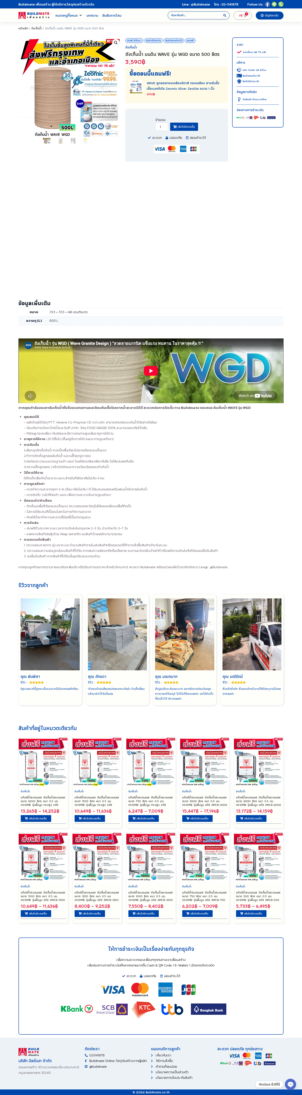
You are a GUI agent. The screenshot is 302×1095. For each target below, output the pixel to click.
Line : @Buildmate (196, 4)
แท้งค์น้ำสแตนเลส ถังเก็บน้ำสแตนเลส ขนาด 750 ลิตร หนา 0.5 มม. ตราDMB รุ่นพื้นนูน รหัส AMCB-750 (204, 896)
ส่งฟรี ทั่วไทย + (134, 40)
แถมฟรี (190, 40)
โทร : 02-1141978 (226, 4)
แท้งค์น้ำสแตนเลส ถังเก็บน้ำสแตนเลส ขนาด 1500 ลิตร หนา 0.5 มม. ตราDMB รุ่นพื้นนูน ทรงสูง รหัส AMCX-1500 (97, 803)
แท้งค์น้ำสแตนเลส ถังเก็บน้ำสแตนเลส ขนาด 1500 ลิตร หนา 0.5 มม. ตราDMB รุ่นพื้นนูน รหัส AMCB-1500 (43, 896)
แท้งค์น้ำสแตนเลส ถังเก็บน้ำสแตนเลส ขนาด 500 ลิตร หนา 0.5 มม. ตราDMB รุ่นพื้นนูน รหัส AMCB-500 (258, 896)
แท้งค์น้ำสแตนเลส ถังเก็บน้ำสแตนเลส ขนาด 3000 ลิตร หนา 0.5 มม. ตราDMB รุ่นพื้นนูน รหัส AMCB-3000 (204, 801)
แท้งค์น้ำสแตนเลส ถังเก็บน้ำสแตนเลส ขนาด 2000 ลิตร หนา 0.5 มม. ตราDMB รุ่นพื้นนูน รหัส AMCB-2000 (258, 801)
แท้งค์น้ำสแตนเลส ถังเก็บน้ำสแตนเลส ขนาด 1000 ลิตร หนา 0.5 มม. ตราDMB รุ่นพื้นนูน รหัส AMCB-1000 (150, 896)
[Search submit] (224, 15)
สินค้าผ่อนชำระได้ (173, 40)
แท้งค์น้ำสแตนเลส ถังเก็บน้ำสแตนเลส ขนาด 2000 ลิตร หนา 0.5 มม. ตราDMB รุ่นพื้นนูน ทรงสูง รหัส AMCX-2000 (43, 803)
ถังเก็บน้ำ (36, 28)
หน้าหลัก (23, 28)
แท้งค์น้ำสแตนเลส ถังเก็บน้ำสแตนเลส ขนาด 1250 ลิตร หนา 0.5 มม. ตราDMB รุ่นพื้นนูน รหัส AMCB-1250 (97, 896)
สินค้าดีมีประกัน (153, 40)
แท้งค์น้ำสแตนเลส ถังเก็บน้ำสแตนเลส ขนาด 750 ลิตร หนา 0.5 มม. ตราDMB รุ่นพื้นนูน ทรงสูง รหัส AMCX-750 (150, 803)
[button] (68, 15)
